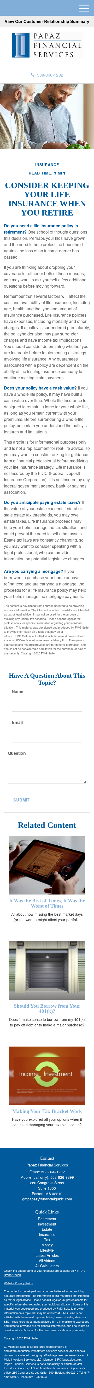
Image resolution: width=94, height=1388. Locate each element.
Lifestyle (47, 1250)
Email (17, 722)
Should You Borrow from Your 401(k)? (47, 1008)
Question (17, 753)
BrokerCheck (12, 1275)
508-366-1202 (50, 75)
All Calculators (47, 1265)
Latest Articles (47, 1255)
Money (47, 1244)
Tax (47, 1239)
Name (17, 691)
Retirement (47, 1218)
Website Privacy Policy (18, 1283)
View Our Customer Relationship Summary (47, 21)
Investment (47, 1224)
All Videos (47, 1260)
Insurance (47, 1234)
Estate (47, 1229)
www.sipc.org (71, 1359)
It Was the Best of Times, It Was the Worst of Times (47, 903)
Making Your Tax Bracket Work (47, 1111)
